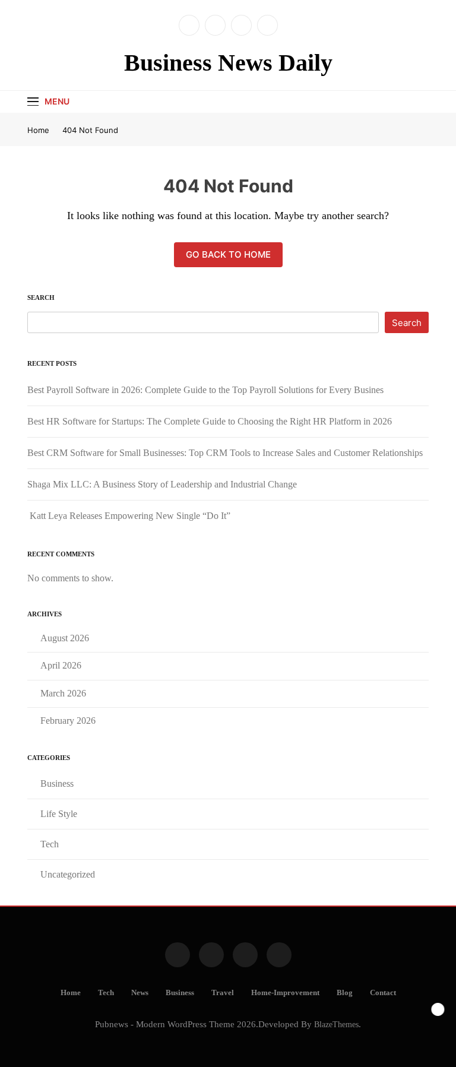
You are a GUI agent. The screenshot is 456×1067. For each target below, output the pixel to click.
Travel (222, 993)
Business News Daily (228, 62)
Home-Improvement (285, 993)
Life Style (58, 814)
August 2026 (64, 638)
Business (57, 783)
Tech (49, 844)
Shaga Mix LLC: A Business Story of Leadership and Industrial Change (162, 484)
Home (71, 993)
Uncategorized (67, 874)
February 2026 (68, 720)
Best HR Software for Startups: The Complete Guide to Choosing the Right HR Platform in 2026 (209, 421)
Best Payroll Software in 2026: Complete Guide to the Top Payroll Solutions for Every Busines (205, 390)
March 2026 (63, 693)
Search (41, 297)
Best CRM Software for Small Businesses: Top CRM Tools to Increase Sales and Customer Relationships (225, 453)
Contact (383, 993)
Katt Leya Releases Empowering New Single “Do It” (128, 516)
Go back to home (228, 254)
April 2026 (60, 665)
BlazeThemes (336, 1024)
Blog (345, 993)
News (139, 993)
